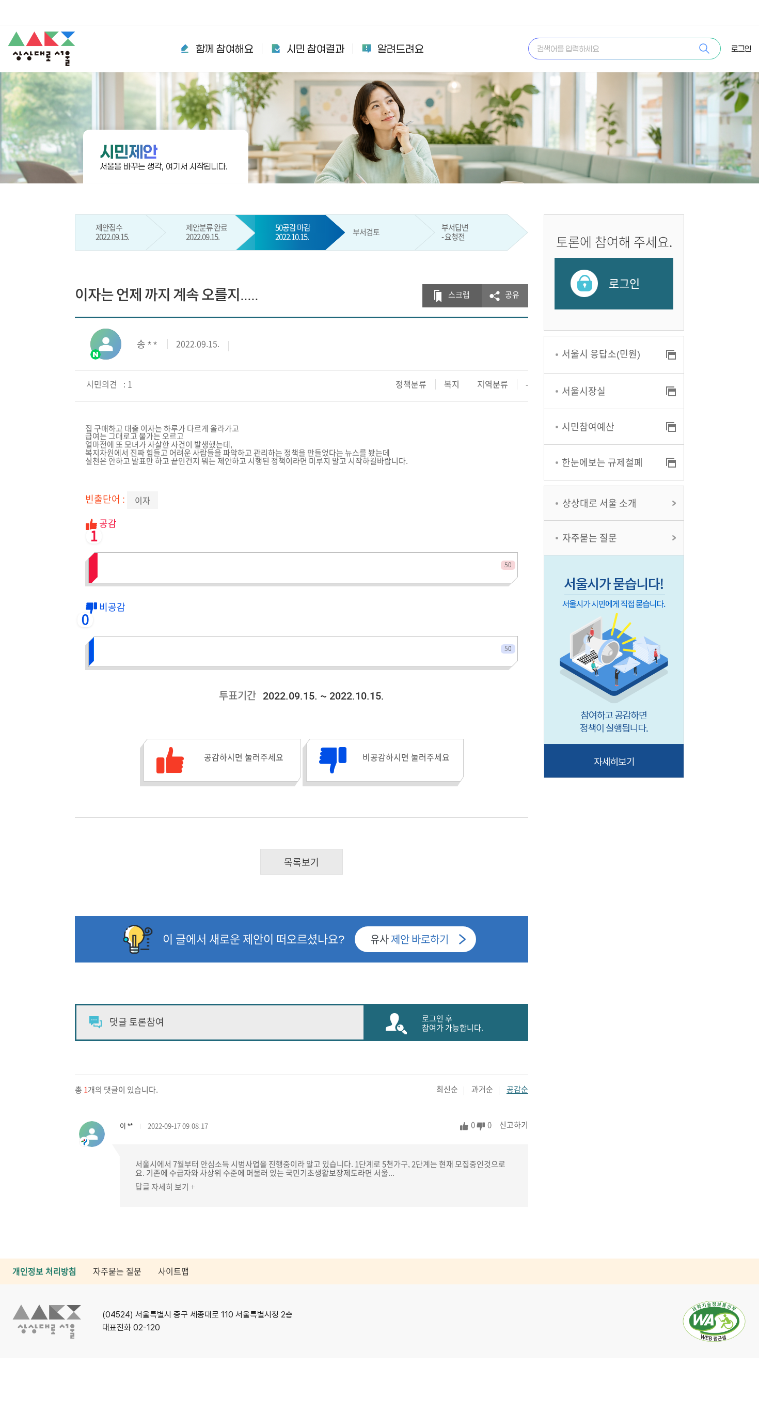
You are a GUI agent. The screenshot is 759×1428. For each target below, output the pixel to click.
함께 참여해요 (225, 48)
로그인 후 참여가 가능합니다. (452, 1023)
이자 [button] (142, 500)
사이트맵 (173, 1271)
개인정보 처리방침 (44, 1271)
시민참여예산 (588, 426)
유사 (409, 939)
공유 (512, 295)
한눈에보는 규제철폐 (602, 462)
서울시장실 (584, 391)
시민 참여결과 (315, 48)
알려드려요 (400, 48)
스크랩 (459, 295)
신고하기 (513, 1125)
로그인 (741, 48)
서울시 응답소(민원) (601, 354)
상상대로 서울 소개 (599, 503)
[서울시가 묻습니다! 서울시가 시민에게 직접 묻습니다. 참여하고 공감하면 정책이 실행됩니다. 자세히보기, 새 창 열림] (614, 666)
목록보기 (301, 862)
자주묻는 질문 (589, 537)
